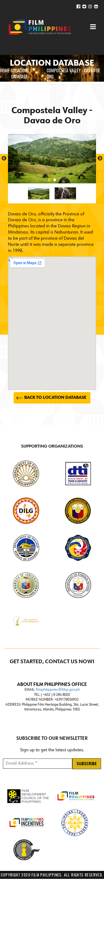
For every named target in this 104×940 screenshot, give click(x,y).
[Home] (40, 27)
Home (5, 71)
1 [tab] (49, 180)
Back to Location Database (55, 398)
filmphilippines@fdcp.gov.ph (58, 690)
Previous (4, 158)
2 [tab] (54, 180)
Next (100, 158)
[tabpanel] (52, 158)
